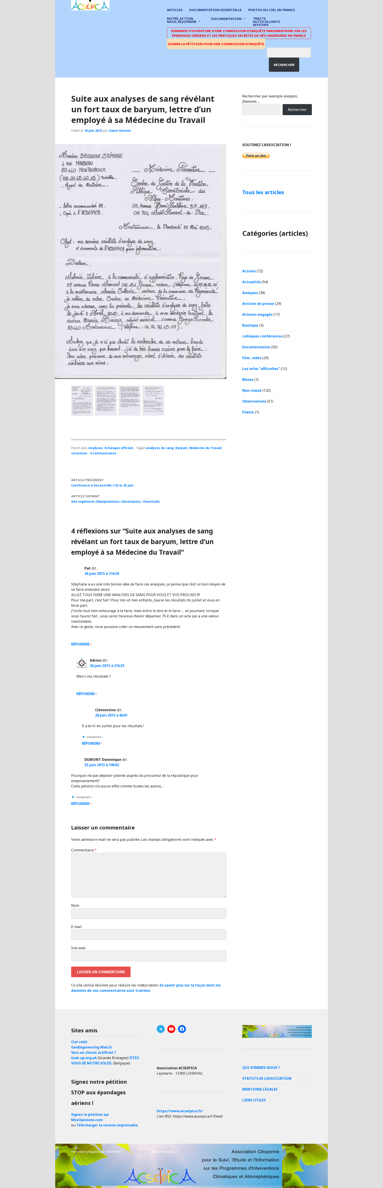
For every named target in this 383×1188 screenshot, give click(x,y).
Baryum (181, 448)
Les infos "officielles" (261, 368)
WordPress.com (162, 1151)
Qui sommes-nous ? (261, 1067)
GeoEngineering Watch (91, 1047)
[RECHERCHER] (292, 51)
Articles (175, 10)
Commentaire (84, 850)
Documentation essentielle (215, 10)
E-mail (76, 926)
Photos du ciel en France (271, 10)
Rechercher (284, 64)
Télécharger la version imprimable (107, 1125)
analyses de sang (160, 448)
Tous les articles (263, 192)
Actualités (251, 281)
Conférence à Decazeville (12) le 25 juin (102, 482)
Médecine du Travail (205, 448)
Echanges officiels (119, 448)
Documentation (226, 18)
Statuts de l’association (266, 1078)
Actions (249, 271)
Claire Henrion (120, 130)
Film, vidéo (252, 357)
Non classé (252, 390)
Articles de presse (258, 303)
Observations (254, 401)
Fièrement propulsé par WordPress (96, 1151)
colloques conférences (262, 336)
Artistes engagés (257, 314)
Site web (78, 948)
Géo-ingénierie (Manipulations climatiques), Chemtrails (115, 499)
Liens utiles (254, 1100)
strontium (79, 453)
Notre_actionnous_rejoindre (181, 20)
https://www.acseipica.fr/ (180, 1111)
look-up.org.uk (84, 1057)
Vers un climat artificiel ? (93, 1052)
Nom (75, 905)
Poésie (248, 412)
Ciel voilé (79, 1041)
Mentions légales (259, 1089)
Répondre (80, 644)
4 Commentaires (103, 453)
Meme (248, 379)
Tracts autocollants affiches (266, 21)
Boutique (250, 325)
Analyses (95, 448)
